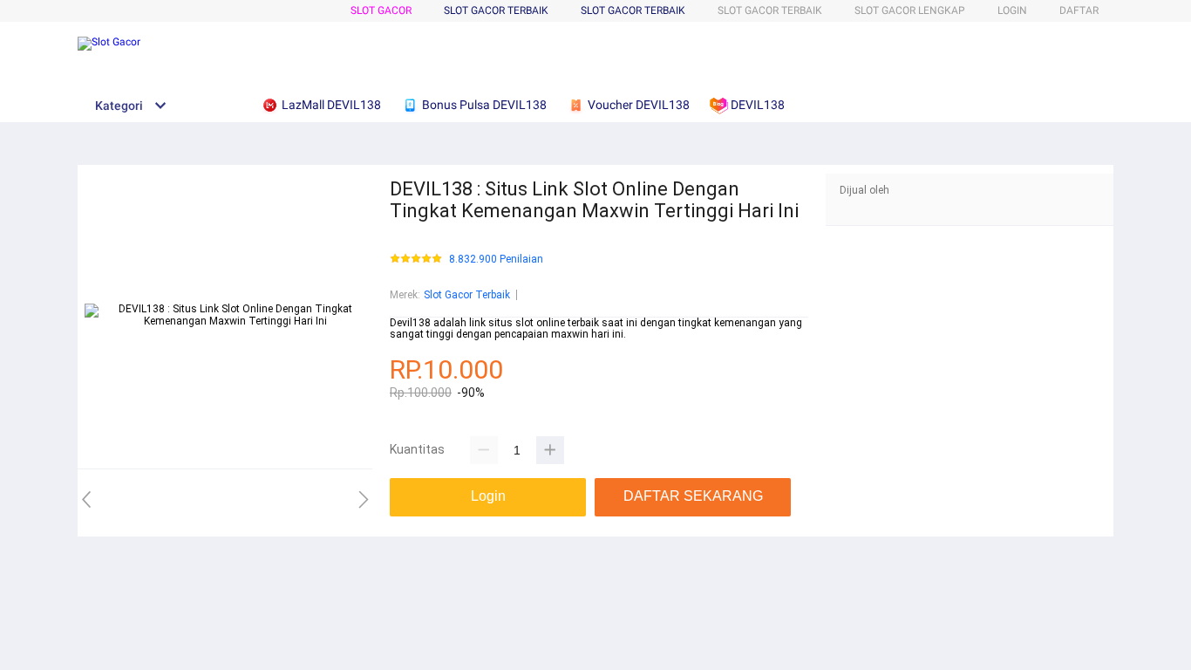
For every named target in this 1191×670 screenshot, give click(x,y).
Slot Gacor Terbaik (633, 10)
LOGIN (1012, 10)
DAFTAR (1079, 10)
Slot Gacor (381, 10)
